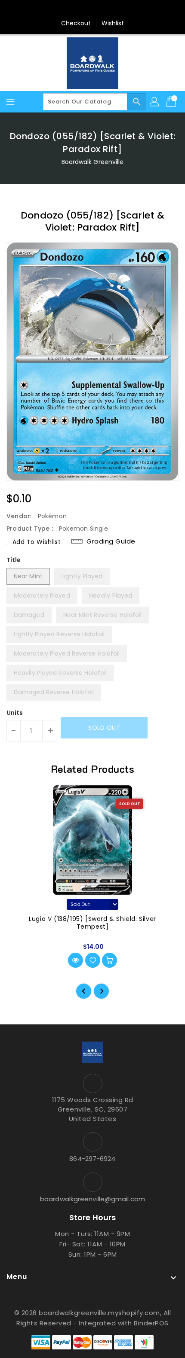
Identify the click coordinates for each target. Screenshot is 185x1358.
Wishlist (113, 23)
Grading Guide (111, 541)
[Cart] (172, 101)
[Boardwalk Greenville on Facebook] (76, 9)
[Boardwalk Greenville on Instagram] (92, 9)
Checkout (76, 23)
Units (14, 713)
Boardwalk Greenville (93, 162)
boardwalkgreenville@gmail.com (92, 1198)
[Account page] (154, 101)
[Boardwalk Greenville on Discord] (108, 9)
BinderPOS (151, 1323)
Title (13, 560)
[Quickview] (75, 960)
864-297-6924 (92, 1158)
